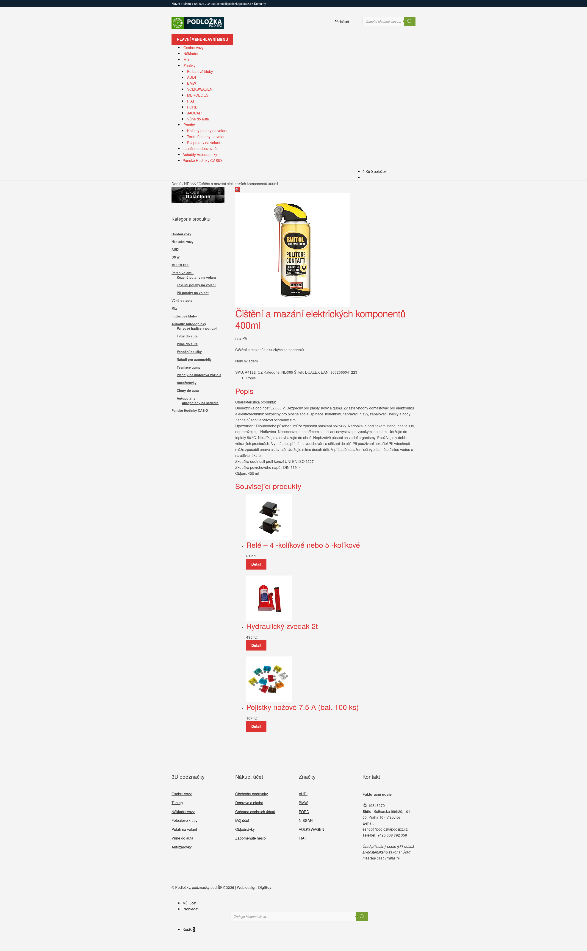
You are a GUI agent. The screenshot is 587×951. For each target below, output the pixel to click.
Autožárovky (187, 382)
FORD (192, 107)
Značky (189, 65)
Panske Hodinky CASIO (202, 160)
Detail (256, 564)
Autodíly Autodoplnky (200, 154)
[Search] (409, 21)
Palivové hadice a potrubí (197, 328)
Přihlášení (342, 21)
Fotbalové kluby (200, 71)
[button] (237, 189)
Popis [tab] (251, 378)
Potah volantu (183, 272)
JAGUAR (194, 113)
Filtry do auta (187, 336)
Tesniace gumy (188, 367)
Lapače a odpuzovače (201, 148)
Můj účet (242, 820)
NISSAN (306, 820)
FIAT (191, 101)
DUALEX (312, 372)
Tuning (177, 802)
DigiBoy (264, 887)
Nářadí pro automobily (194, 359)
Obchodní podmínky (251, 793)
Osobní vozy (193, 47)
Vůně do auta (198, 119)
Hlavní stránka (181, 3)
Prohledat (190, 909)
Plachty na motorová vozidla (199, 375)
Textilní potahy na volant (206, 136)
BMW (191, 83)
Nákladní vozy (183, 241)
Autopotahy (186, 398)
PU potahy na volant (203, 142)
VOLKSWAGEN (200, 89)
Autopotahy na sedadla (200, 402)
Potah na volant (184, 829)
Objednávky (245, 829)
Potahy (189, 124)
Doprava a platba (249, 802)
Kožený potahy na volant (207, 130)
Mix (186, 59)
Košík (189, 929)
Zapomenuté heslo (250, 838)
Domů (176, 183)
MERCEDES (197, 95)
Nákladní (190, 53)
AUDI (191, 77)
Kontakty (260, 3)
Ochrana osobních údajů (255, 811)
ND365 (190, 183)
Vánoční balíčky (189, 351)
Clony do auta (188, 390)
